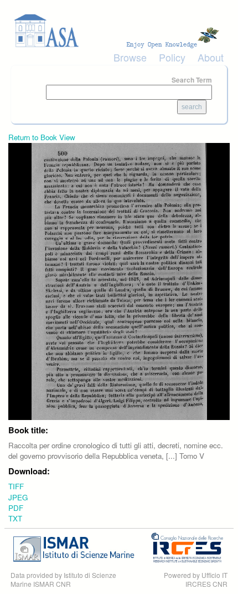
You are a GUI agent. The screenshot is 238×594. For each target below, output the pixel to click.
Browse (130, 57)
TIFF (16, 486)
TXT (15, 518)
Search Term (192, 80)
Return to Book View (41, 137)
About (211, 57)
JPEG (18, 497)
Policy (172, 57)
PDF (15, 508)
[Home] (119, 30)
